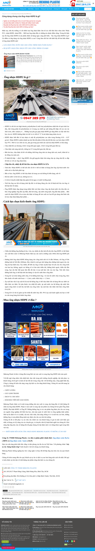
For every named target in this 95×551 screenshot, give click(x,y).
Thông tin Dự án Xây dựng (71, 538)
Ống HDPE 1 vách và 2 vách (39, 490)
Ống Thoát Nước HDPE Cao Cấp (58, 492)
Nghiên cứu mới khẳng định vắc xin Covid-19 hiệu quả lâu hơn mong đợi (22, 21)
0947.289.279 (42, 534)
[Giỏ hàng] (93, 3)
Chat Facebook (6, 544)
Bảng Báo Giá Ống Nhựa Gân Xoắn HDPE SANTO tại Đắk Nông (19, 25)
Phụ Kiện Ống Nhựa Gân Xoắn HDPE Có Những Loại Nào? (18, 27)
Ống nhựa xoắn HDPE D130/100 (82, 67)
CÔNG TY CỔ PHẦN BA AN (71, 532)
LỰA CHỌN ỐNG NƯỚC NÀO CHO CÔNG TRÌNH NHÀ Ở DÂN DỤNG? (27, 45)
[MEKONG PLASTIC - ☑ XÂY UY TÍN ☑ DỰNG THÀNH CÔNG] (8, 3)
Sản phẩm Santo (69, 527)
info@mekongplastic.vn (42, 539)
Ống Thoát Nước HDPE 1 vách (30, 492)
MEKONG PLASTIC (5, 525)
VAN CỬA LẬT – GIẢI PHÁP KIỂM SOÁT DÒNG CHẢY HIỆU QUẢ (83, 81)
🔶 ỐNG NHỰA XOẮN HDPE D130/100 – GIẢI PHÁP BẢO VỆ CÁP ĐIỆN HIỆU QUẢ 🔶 (84, 28)
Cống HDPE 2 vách (28, 490)
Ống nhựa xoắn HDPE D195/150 (82, 62)
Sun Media (59, 549)
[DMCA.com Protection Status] (68, 544)
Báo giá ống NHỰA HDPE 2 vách (15, 490)
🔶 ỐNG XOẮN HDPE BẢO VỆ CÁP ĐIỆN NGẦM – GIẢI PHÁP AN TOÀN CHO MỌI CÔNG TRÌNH (83, 74)
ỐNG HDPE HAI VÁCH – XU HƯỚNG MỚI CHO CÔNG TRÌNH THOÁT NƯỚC (84, 41)
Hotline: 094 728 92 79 (8, 547)
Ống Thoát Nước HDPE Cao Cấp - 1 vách (11, 494)
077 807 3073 (21, 480)
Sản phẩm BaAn (69, 525)
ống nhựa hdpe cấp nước (17, 492)
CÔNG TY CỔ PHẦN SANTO (71, 534)
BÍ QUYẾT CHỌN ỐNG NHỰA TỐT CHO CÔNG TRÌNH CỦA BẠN (25, 48)
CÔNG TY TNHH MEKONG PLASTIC (23, 468)
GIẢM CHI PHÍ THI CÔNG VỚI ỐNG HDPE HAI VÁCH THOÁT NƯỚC (83, 34)
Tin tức (9, 13)
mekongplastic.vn (42, 537)
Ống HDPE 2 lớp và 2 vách (52, 490)
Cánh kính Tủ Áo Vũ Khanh (71, 536)
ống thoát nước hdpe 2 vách (44, 492)
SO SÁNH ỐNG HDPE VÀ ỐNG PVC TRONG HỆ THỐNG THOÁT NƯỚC (21, 23)
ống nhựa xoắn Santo (18, 441)
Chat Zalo (5, 541)
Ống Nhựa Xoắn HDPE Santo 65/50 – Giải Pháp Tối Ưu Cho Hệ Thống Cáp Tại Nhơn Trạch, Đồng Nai (83, 21)
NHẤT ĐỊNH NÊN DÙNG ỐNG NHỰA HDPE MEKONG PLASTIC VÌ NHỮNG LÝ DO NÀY (35, 431)
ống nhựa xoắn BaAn (61, 438)
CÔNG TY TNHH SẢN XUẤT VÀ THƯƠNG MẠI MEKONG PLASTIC (47, 525)
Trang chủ (4, 13)
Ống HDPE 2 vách (63, 490)
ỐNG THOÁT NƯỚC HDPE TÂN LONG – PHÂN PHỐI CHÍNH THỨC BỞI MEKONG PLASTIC (84, 49)
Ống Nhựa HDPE (6, 492)
